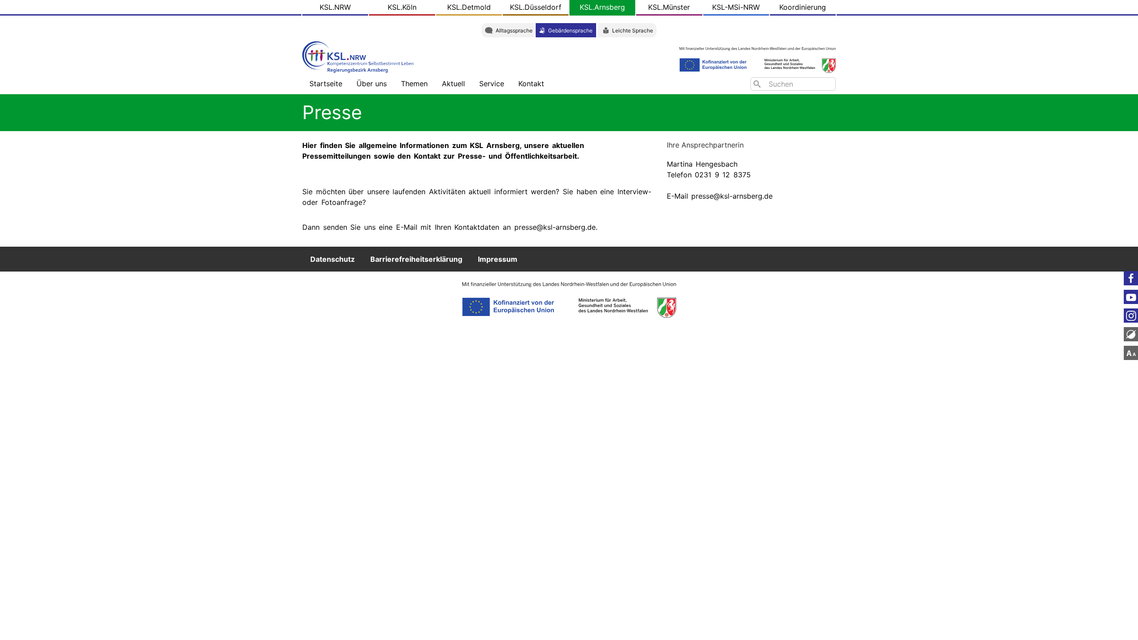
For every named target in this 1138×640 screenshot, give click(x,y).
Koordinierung (802, 7)
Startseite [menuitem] (325, 83)
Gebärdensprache (570, 30)
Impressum (497, 259)
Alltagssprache (514, 30)
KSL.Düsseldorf (535, 7)
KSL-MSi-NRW (736, 7)
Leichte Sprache (632, 30)
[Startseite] (360, 56)
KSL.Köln (402, 7)
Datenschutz (332, 259)
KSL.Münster (669, 7)
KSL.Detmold (469, 7)
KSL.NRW (335, 7)
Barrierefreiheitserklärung (416, 259)
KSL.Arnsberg (602, 7)
